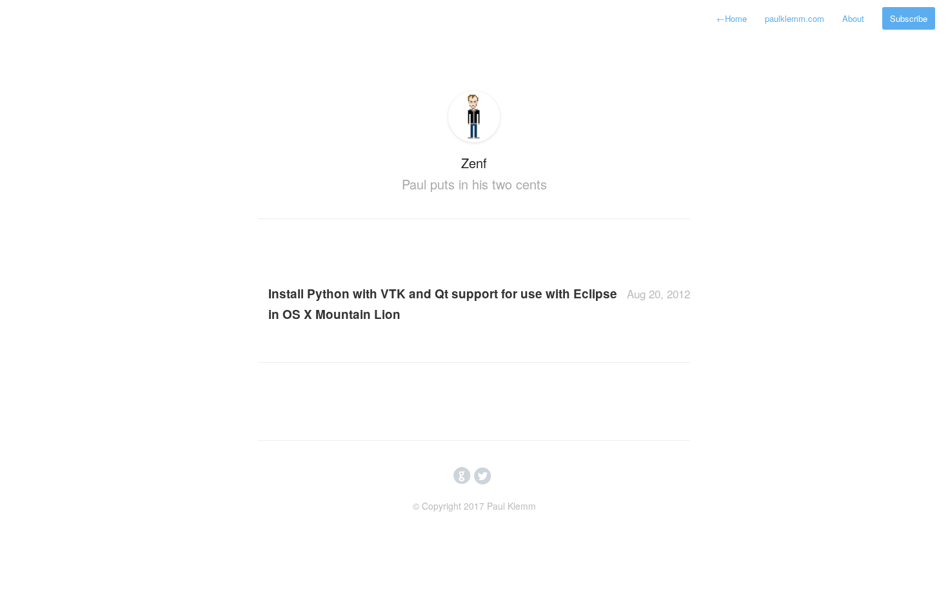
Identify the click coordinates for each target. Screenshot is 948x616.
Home (731, 18)
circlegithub (462, 476)
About (853, 18)
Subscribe (908, 18)
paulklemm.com (794, 18)
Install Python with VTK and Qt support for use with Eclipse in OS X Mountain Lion (442, 304)
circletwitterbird (482, 476)
